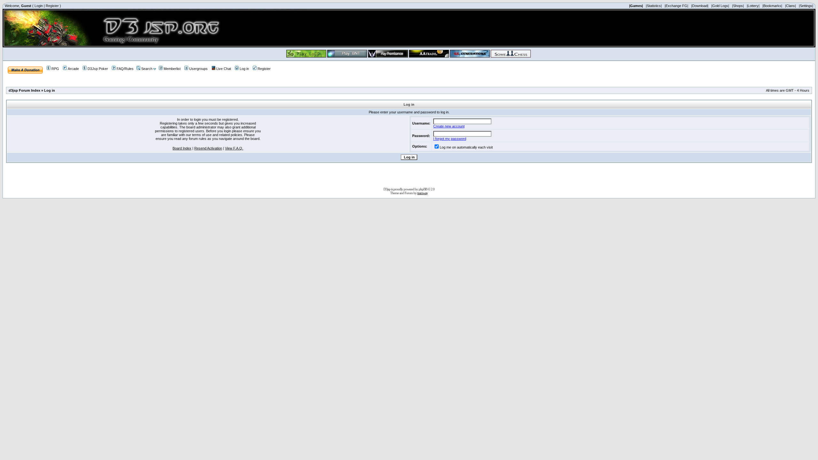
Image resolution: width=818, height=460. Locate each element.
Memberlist (172, 69)
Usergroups (198, 69)
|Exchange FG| (676, 6)
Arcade (73, 69)
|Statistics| (654, 6)
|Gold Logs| (720, 6)
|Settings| (806, 6)
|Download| (699, 6)
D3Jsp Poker (98, 69)
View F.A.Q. (234, 148)
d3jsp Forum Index (24, 90)
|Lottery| (753, 6)
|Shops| (738, 6)
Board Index (182, 148)
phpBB (423, 189)
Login (39, 6)
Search (146, 69)
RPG (55, 69)
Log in (244, 69)
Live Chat (223, 69)
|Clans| (790, 6)
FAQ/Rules (125, 69)
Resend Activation (208, 148)
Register (52, 6)
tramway (422, 193)
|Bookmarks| (772, 6)
